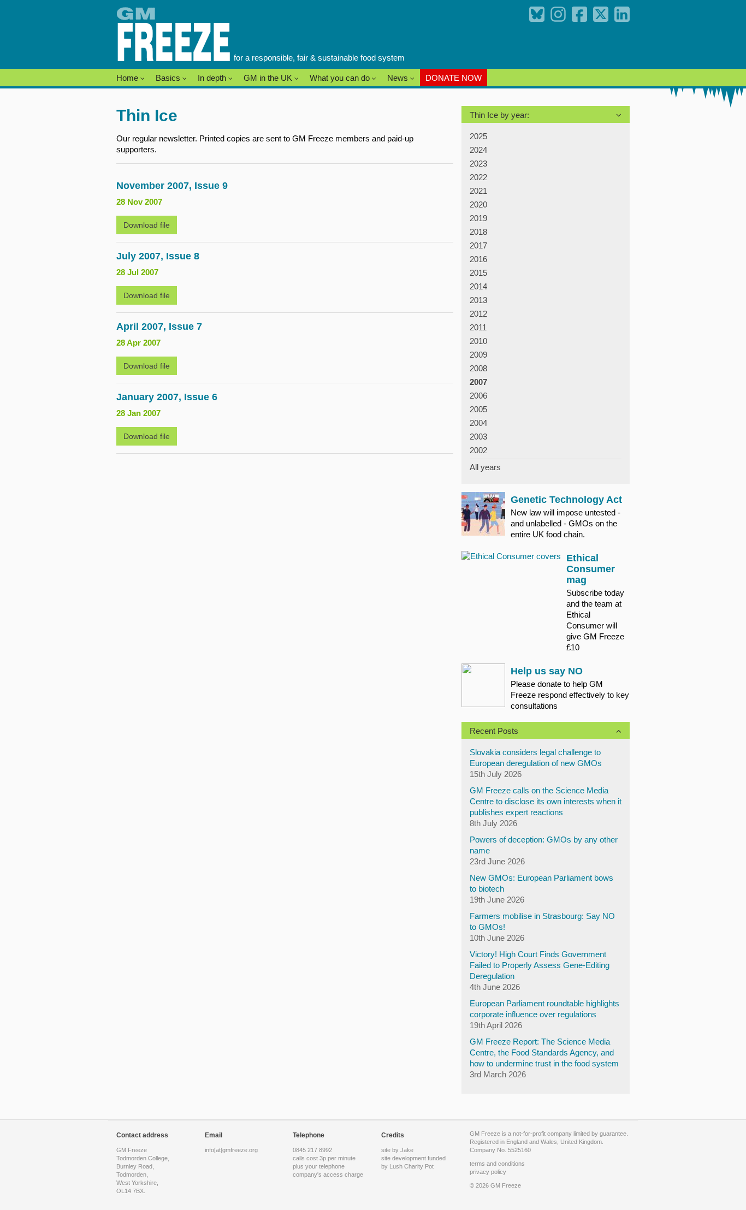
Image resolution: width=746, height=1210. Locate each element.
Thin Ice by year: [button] (499, 115)
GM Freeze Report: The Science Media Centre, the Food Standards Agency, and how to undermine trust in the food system (544, 1052)
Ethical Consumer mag (590, 569)
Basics (169, 77)
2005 (478, 409)
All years (485, 467)
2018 (478, 231)
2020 (478, 204)
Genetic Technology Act (566, 499)
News (398, 77)
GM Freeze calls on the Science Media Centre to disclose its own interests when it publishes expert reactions (545, 801)
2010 (478, 341)
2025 (478, 136)
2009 (478, 354)
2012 (478, 313)
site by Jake (397, 1150)
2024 (478, 150)
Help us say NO (547, 671)
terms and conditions (497, 1163)
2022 (478, 177)
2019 (478, 218)
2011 (478, 327)
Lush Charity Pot (411, 1166)
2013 (478, 300)
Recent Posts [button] (494, 731)
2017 (478, 245)
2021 (478, 190)
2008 (478, 368)
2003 (478, 436)
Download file (146, 225)
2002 (478, 450)
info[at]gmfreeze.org (231, 1150)
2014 (478, 286)
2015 (478, 272)
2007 (478, 382)
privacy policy (488, 1172)
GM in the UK (269, 77)
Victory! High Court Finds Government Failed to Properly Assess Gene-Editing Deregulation (539, 965)
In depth (213, 77)
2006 (478, 395)
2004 (478, 423)
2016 (478, 259)
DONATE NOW (453, 77)
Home (128, 77)
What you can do (341, 77)
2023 (478, 163)
